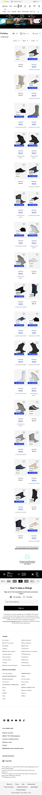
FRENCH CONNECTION (28, 687)
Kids (15, 6)
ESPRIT (23, 684)
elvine (4, 687)
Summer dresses (26, 665)
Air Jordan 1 (5, 640)
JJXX (3, 698)
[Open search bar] (37, 12)
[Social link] (4, 720)
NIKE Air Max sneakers (8, 651)
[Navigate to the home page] (13, 713)
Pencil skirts (24, 657)
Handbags (5, 645)
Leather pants (6, 659)
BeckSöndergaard (7, 679)
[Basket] (39, 6)
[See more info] (20, 69)
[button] (24, 33)
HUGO (23, 676)
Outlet (7, 1)
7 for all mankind (7, 673)
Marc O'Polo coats (7, 643)
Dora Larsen (25, 682)
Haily (3, 696)
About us (9, 784)
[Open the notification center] (30, 6)
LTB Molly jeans (25, 654)
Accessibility (34, 787)
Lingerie (4, 648)
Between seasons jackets (9, 665)
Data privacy (31, 784)
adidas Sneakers (26, 640)
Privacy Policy (6, 618)
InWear (23, 696)
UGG (3, 690)
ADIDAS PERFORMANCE (9, 676)
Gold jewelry (25, 662)
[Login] (25, 6)
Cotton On (5, 682)
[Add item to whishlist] (24, 48)
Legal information (22, 787)
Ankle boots (24, 659)
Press (17, 784)
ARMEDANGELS (26, 673)
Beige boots (25, 645)
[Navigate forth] (34, 11)
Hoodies (4, 662)
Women (5, 6)
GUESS (4, 693)
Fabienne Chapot (26, 690)
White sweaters (26, 643)
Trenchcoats (25, 648)
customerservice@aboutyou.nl (12, 621)
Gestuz (23, 693)
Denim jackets (6, 657)
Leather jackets (7, 654)
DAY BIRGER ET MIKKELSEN (10, 684)
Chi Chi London (25, 679)
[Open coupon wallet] (20, 6)
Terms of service (9, 787)
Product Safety (21, 790)
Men (10, 6)
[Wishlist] (34, 6)
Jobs (23, 784)
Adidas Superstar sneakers (29, 651)
